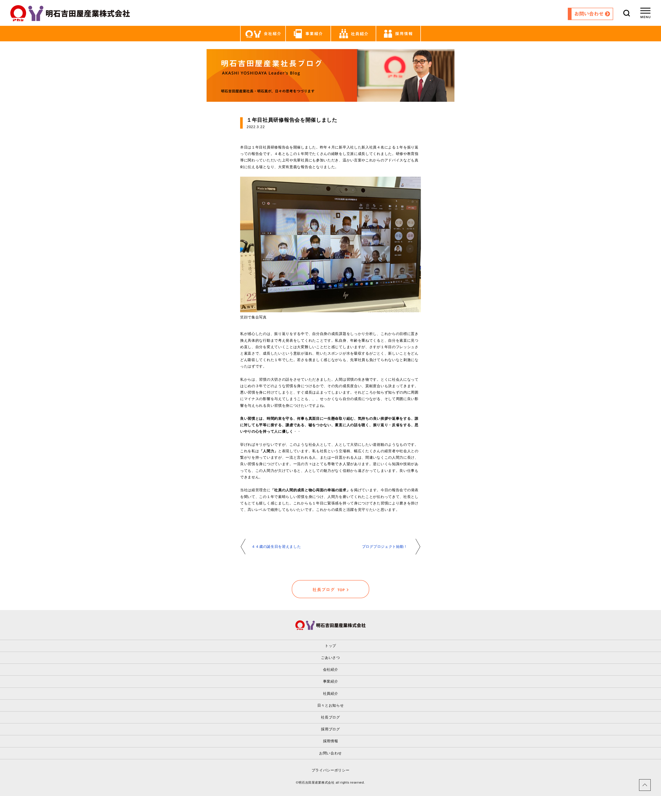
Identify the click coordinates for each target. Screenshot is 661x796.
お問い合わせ (330, 753)
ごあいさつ (330, 657)
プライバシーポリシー (331, 770)
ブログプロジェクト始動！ (384, 546)
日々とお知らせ (330, 705)
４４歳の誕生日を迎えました (276, 546)
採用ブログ (330, 729)
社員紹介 (330, 693)
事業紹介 (330, 681)
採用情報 (330, 741)
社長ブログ (330, 717)
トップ (330, 646)
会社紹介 (330, 669)
